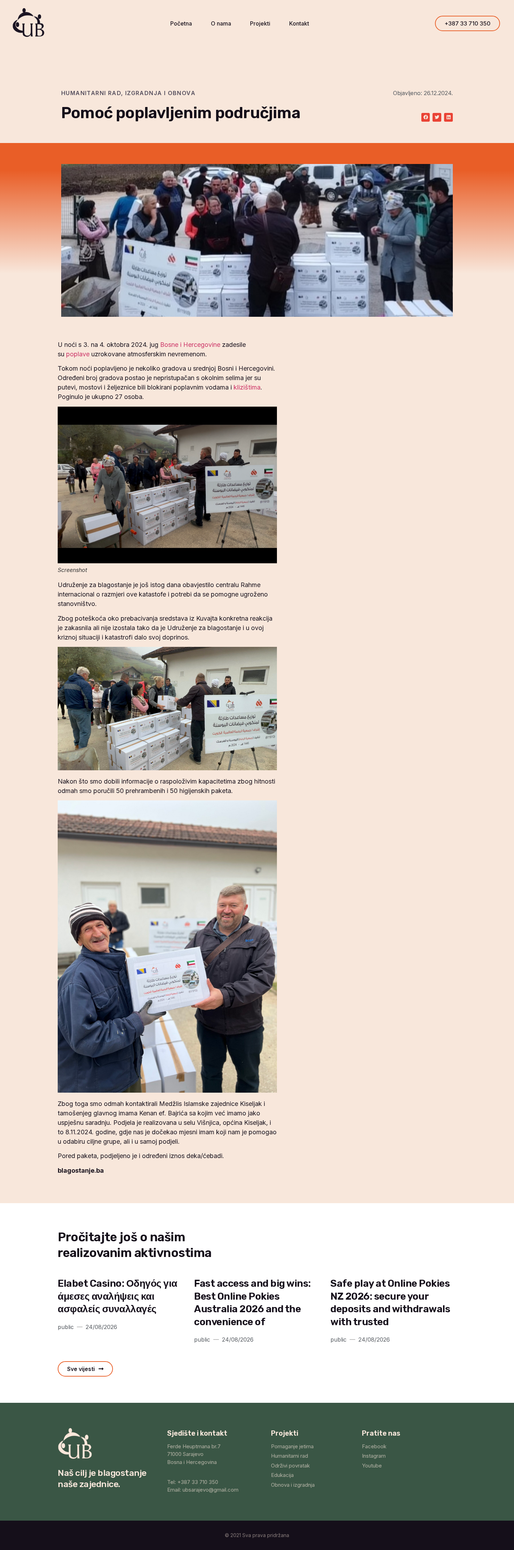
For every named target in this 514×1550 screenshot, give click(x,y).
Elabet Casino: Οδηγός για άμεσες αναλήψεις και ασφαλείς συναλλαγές (117, 1296)
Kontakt (299, 23)
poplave (78, 354)
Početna (181, 23)
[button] (467, 23)
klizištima (247, 387)
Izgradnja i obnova (160, 93)
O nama (221, 23)
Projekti (260, 23)
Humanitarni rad (91, 93)
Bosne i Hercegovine (190, 344)
